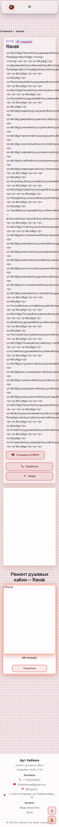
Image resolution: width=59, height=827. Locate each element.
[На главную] (11, 7)
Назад (29, 476)
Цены (29, 812)
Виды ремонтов (29, 807)
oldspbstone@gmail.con (31, 784)
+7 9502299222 (31, 780)
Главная (6, 31)
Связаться (29, 466)
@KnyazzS (32, 789)
